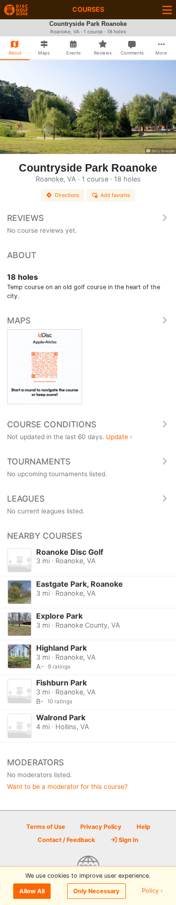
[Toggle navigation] (167, 10)
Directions (67, 195)
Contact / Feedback (66, 839)
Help (143, 826)
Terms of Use (45, 826)
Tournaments (38, 461)
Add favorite (115, 195)
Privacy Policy (101, 826)
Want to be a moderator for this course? (67, 786)
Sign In (127, 839)
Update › (119, 437)
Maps (19, 320)
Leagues (26, 499)
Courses (88, 9)
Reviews (25, 218)
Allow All (32, 891)
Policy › (152, 891)
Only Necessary (96, 891)
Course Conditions (51, 424)
